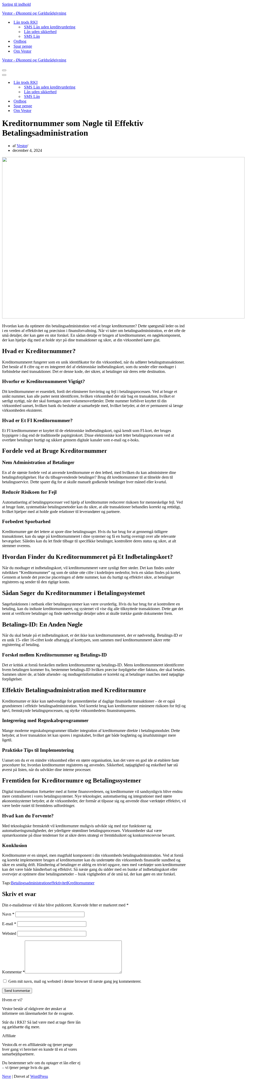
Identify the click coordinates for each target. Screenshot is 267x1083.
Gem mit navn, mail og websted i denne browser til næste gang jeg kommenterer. (74, 981)
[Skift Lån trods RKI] (93, 82)
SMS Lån (32, 36)
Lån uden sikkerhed (40, 31)
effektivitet (58, 883)
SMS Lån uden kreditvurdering (49, 27)
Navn (8, 914)
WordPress (39, 1076)
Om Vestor (22, 51)
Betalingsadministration (30, 883)
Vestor (22, 145)
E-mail (9, 924)
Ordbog (20, 41)
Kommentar (13, 972)
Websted (9, 933)
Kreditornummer (80, 883)
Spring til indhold (16, 4)
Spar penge (23, 46)
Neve (6, 1076)
